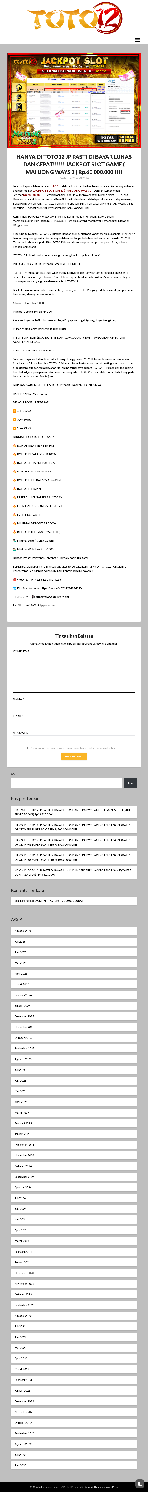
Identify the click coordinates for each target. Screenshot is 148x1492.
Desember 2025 (24, 1016)
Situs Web (20, 732)
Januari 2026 (22, 1005)
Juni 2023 (20, 1337)
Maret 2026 (22, 984)
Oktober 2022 (23, 1422)
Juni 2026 (20, 952)
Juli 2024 (20, 1198)
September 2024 (24, 1176)
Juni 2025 (20, 1080)
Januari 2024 (22, 1262)
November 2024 (24, 1155)
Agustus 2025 (23, 1059)
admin (18, 900)
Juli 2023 (20, 1326)
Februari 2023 (23, 1379)
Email (18, 716)
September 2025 (24, 1048)
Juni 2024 (20, 1208)
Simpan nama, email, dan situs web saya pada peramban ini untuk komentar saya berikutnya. (74, 748)
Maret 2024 (22, 1240)
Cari (14, 773)
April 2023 (21, 1358)
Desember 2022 (24, 1401)
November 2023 (24, 1283)
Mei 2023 (20, 1347)
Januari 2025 (22, 1133)
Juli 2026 (20, 941)
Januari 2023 (22, 1390)
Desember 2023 (24, 1272)
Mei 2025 (20, 1091)
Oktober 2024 (23, 1166)
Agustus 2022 (23, 1444)
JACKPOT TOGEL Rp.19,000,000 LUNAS (58, 900)
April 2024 (21, 1230)
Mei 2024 (20, 1219)
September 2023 (24, 1305)
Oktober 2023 (23, 1294)
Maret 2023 (22, 1369)
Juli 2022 (20, 1454)
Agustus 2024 (23, 1187)
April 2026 (21, 973)
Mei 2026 (20, 962)
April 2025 (21, 1101)
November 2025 (24, 1027)
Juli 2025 (20, 1069)
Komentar (22, 651)
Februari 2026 (23, 995)
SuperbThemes (94, 1486)
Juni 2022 (20, 1465)
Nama (18, 699)
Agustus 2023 (23, 1315)
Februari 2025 (23, 1123)
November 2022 (24, 1411)
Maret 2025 (22, 1112)
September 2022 (24, 1433)
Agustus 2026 (23, 930)
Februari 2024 (23, 1251)
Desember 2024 (24, 1144)
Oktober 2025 (23, 1037)
